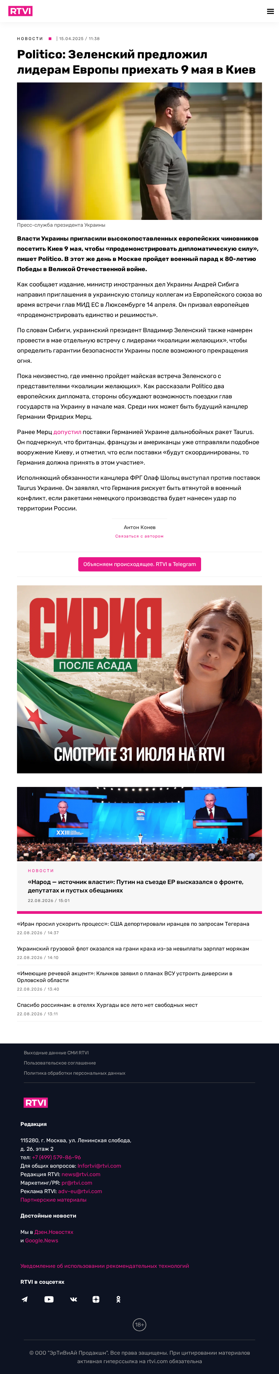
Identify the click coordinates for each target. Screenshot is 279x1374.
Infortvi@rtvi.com (99, 1166)
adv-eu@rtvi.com (80, 1191)
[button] (271, 11)
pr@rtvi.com (77, 1183)
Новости (30, 38)
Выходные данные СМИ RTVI (56, 1053)
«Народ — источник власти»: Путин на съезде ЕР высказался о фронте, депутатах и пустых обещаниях (136, 886)
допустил (67, 432)
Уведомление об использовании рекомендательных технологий (104, 1266)
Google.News (41, 1240)
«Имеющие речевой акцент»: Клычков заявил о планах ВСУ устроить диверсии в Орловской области (124, 976)
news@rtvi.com (81, 1174)
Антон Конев (139, 527)
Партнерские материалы (53, 1200)
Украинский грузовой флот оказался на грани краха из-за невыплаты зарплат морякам (133, 948)
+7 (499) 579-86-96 (56, 1157)
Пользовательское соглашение (60, 1063)
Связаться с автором (139, 536)
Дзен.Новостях (53, 1232)
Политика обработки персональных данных (75, 1073)
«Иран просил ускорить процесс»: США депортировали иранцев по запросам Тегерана (133, 924)
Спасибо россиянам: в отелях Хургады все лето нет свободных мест (107, 1005)
